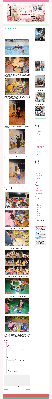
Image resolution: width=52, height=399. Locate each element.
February (38, 158)
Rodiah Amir (37, 192)
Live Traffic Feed (40, 226)
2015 (37, 163)
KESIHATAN (39, 24)
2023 (37, 122)
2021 (37, 124)
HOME (8, 24)
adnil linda (39, 211)
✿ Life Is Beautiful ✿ (39, 172)
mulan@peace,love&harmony (40, 184)
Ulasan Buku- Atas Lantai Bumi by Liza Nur (40, 197)
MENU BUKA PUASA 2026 (20, 24)
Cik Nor (8, 344)
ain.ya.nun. (8, 348)
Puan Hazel (39, 213)
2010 (37, 167)
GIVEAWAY (30, 24)
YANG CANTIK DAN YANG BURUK (39, 184)
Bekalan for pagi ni (38, 173)
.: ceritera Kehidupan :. (39, 178)
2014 (37, 164)
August (38, 153)
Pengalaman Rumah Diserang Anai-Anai (40, 193)
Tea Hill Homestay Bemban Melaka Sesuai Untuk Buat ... (41, 143)
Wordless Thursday (39, 134)
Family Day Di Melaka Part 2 (40, 147)
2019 (37, 126)
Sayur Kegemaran (38, 176)
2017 (37, 161)
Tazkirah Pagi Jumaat (39, 131)
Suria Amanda (40, 204)
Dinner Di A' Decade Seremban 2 (40, 187)
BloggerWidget (44, 217)
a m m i (37, 181)
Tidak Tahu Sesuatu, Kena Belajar (41, 141)
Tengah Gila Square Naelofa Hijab (41, 151)
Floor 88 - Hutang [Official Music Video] (41, 140)
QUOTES (43, 24)
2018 (37, 160)
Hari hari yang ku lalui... (39, 175)
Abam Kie (8, 359)
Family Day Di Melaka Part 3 (40, 146)
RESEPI (26, 24)
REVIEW (35, 24)
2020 (37, 125)
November (38, 128)
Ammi (39, 215)
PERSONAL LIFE (13, 24)
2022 (37, 123)
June (37, 155)
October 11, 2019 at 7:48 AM (13, 359)
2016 (37, 162)
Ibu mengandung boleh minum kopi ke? (41, 138)
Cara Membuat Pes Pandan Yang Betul (41, 133)
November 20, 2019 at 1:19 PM (14, 368)
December (38, 127)
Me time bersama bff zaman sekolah (40, 136)
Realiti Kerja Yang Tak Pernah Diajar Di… (40, 228)
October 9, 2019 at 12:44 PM (13, 348)
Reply (7, 346)
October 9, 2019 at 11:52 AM (12, 344)
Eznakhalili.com (38, 199)
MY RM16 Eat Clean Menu (39, 190)
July (37, 154)
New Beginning (38, 150)
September (38, 152)
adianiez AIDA (8, 368)
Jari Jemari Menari (38, 196)
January (38, 159)
